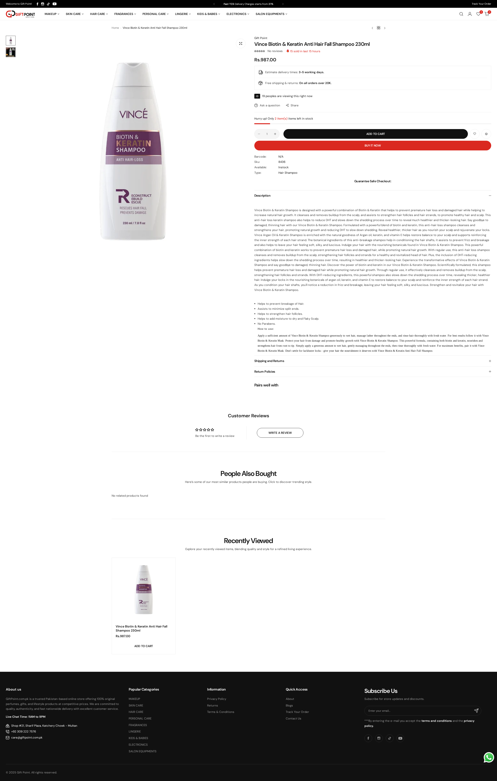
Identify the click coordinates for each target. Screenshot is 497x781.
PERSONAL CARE (140, 718)
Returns (212, 705)
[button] (214, 3)
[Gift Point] (20, 14)
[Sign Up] (476, 711)
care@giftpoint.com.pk (27, 737)
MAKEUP (134, 699)
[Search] (461, 14)
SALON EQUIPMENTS (142, 751)
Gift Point (260, 38)
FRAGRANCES (138, 725)
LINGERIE (135, 731)
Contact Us (293, 718)
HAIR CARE (136, 712)
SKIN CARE (136, 705)
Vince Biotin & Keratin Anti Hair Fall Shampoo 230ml (141, 628)
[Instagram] (42, 4)
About (290, 699)
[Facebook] (37, 4)
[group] (132, 151)
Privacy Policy (216, 699)
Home (115, 28)
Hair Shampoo (287, 173)
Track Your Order (481, 3)
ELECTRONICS (138, 745)
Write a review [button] (280, 433)
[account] (470, 14)
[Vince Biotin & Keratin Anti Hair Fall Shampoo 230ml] (144, 589)
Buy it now (373, 146)
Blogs (289, 705)
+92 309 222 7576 (23, 731)
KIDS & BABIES (138, 738)
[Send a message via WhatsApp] (489, 757)
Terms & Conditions (220, 712)
